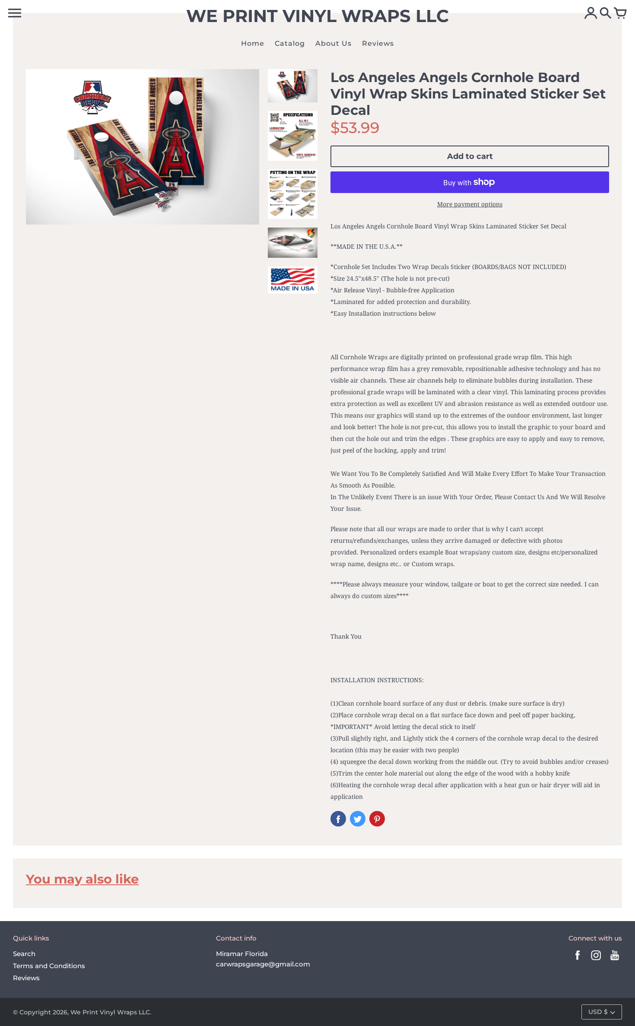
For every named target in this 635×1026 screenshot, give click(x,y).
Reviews (26, 978)
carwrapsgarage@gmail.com (263, 964)
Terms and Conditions (49, 966)
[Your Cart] (620, 13)
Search (24, 954)
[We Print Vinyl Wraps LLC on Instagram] (596, 961)
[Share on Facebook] (338, 818)
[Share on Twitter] (357, 818)
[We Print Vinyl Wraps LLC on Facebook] (577, 961)
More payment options (469, 204)
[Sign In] (590, 13)
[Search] (605, 13)
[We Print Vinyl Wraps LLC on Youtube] (614, 961)
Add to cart (470, 156)
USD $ (598, 1012)
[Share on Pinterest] (377, 818)
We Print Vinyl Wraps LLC (110, 1012)
